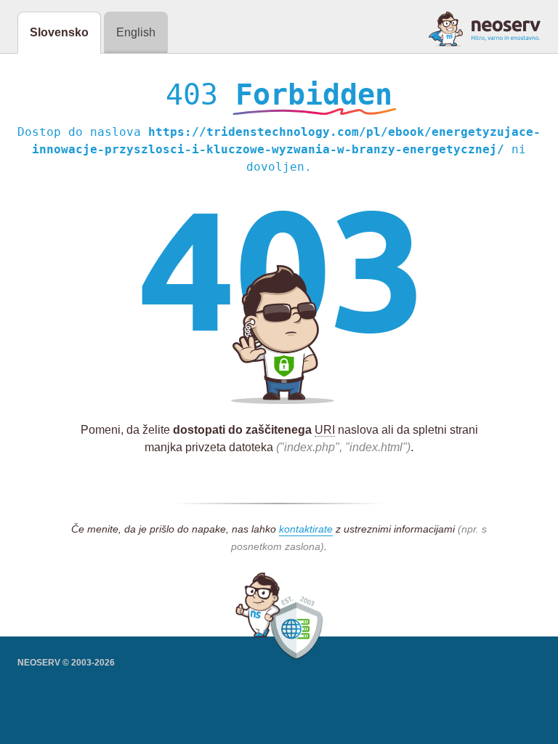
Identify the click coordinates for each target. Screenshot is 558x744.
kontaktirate (306, 529)
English (135, 32)
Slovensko (59, 32)
